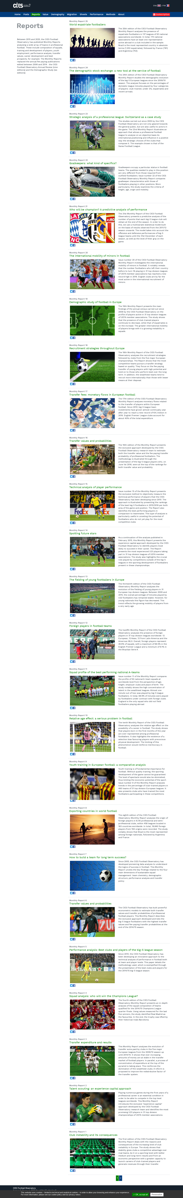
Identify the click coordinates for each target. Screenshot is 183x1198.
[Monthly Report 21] (92, 228)
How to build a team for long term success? (97, 857)
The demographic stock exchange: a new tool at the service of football (115, 71)
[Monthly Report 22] (92, 181)
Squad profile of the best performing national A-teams (104, 672)
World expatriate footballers (87, 25)
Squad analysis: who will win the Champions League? (103, 996)
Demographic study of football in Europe (95, 302)
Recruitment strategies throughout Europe (96, 348)
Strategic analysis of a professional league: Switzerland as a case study (115, 117)
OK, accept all (141, 1195)
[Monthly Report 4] (92, 1014)
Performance (96, 14)
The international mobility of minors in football (99, 256)
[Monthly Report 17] (92, 413)
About (121, 14)
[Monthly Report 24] (92, 89)
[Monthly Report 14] (92, 551)
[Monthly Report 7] (92, 875)
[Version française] (167, 5)
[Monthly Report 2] (92, 1107)
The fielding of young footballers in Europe (96, 580)
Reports (36, 14)
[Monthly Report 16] (92, 459)
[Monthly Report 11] (92, 690)
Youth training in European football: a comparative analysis (107, 765)
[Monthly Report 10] (92, 737)
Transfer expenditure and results (90, 1042)
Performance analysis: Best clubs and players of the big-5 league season (116, 950)
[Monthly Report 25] (92, 43)
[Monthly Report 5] (92, 968)
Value (45, 14)
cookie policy (56, 1195)
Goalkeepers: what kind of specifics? (93, 163)
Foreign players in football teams (90, 626)
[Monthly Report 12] (92, 644)
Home (18, 14)
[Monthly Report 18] (92, 366)
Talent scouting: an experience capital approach (100, 1089)
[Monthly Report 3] (92, 1060)
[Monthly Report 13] (92, 598)
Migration (72, 14)
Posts (26, 14)
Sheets (83, 14)
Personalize (157, 1195)
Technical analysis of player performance (95, 487)
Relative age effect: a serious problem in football (100, 718)
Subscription (162, 14)
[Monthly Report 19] (92, 320)
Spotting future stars (82, 533)
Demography (57, 14)
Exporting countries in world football (93, 811)
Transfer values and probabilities (90, 441)
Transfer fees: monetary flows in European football (102, 395)
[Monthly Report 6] (92, 922)
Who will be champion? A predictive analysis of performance (108, 210)
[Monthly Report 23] (92, 135)
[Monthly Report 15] (92, 505)
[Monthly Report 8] (92, 829)
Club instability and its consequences (93, 1135)
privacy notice (74, 1195)
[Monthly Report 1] (92, 1153)
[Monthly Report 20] (92, 274)
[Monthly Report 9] (92, 783)
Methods (110, 14)
